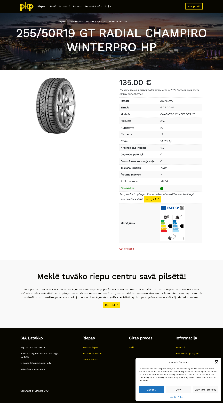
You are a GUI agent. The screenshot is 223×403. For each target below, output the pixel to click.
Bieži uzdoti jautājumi (187, 353)
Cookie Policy (176, 397)
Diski (53, 6)
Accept (151, 389)
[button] (216, 362)
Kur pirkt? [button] (194, 6)
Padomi (77, 6)
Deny (178, 389)
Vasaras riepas (90, 347)
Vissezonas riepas (92, 353)
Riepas (41, 6)
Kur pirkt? (152, 199)
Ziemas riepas (90, 359)
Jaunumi (64, 6)
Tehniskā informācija (98, 6)
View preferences (205, 389)
